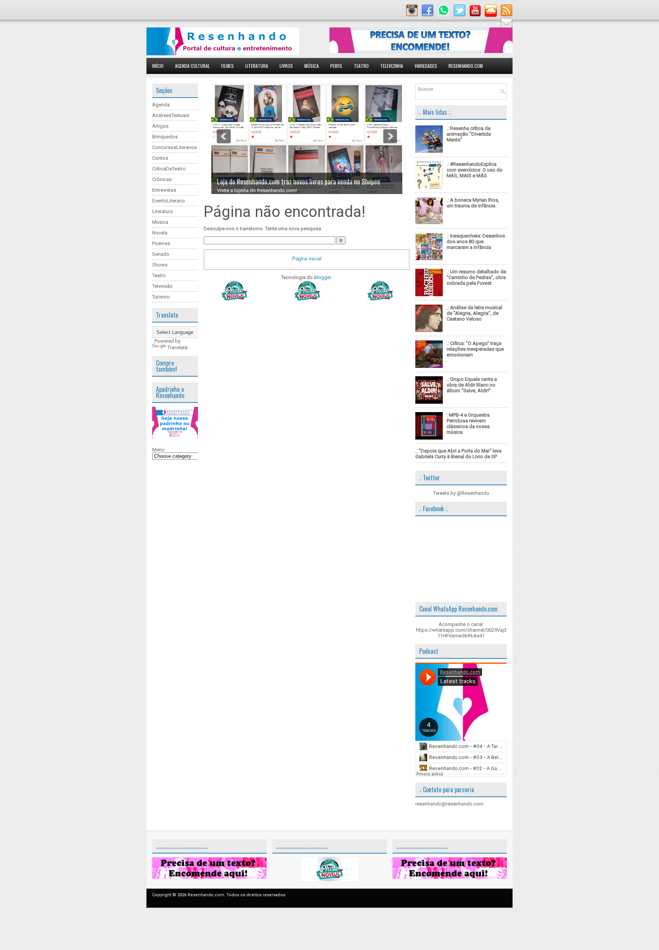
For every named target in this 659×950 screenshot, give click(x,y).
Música (311, 66)
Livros (286, 66)
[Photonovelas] (306, 299)
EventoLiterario (168, 201)
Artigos (160, 126)
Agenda (161, 105)
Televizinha (391, 66)
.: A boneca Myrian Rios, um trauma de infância (473, 203)
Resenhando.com (465, 66)
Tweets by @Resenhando (461, 493)
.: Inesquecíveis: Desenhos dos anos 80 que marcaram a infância (476, 241)
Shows (159, 265)
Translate (177, 347)
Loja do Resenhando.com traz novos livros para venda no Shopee (298, 181)
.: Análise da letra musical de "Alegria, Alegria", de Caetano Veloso (474, 313)
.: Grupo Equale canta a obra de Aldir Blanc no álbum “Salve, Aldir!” (472, 384)
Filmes (227, 66)
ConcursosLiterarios (174, 147)
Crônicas (162, 179)
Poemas (161, 243)
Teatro (361, 66)
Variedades (426, 66)
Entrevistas (164, 190)
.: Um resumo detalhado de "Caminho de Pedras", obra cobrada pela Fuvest (476, 277)
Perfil (336, 66)
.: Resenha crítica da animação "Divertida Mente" (469, 134)
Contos (160, 158)
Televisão (162, 286)
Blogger (322, 277)
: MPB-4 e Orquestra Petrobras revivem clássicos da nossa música (468, 423)
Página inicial (306, 259)
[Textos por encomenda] (421, 51)
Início (158, 66)
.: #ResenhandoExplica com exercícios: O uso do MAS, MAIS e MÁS (475, 169)
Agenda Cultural (192, 66)
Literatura (256, 66)
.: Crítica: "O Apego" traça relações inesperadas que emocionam (475, 349)
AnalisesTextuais (170, 115)
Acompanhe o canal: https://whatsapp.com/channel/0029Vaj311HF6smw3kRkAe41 (461, 630)
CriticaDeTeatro (169, 169)
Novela (159, 233)
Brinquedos (165, 137)
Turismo (161, 297)
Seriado (160, 254)
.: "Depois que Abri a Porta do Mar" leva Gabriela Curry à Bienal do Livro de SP (458, 453)
